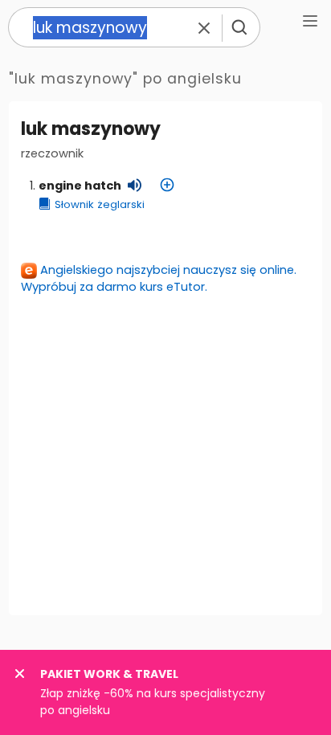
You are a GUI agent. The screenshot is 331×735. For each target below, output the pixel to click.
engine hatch (80, 186)
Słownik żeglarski (100, 204)
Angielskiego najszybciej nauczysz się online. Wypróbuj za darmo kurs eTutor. (158, 278)
